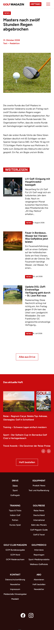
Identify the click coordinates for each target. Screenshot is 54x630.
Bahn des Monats (39, 525)
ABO (39, 574)
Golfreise (39, 505)
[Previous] (43, 451)
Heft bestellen (27, 462)
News (7, 13)
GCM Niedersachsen (15, 559)
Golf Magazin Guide (39, 530)
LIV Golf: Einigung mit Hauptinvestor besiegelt (37, 181)
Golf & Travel (39, 534)
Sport (15, 490)
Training (15, 505)
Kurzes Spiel (15, 525)
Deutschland (39, 515)
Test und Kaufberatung (39, 490)
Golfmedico (39, 545)
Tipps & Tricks (15, 510)
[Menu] (48, 4)
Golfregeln (15, 495)
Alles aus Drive (27, 356)
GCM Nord (15, 554)
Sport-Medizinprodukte (39, 559)
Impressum (15, 589)
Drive (15, 480)
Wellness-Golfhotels (39, 564)
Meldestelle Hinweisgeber (15, 594)
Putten (15, 520)
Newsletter (15, 584)
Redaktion (15, 43)
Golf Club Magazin (15, 545)
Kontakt (15, 574)
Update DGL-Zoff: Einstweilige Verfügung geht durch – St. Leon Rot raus (37, 291)
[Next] (49, 451)
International (39, 520)
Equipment (39, 480)
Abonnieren (39, 579)
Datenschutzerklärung (15, 579)
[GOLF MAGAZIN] (13, 4)
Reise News (39, 510)
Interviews (39, 550)
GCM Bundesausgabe (15, 550)
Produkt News (39, 485)
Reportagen (39, 554)
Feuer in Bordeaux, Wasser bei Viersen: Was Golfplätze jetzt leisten (36, 237)
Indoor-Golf (15, 515)
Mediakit (15, 599)
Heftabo (36, 4)
